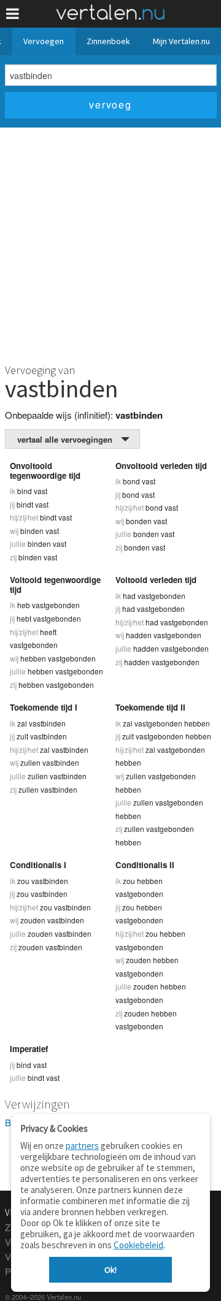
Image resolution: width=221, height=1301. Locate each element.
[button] (12, 14)
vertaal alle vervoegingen (64, 439)
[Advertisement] (110, 244)
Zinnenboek (108, 41)
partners (82, 1145)
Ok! (110, 1269)
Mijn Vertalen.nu (181, 41)
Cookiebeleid (138, 1245)
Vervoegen (43, 41)
